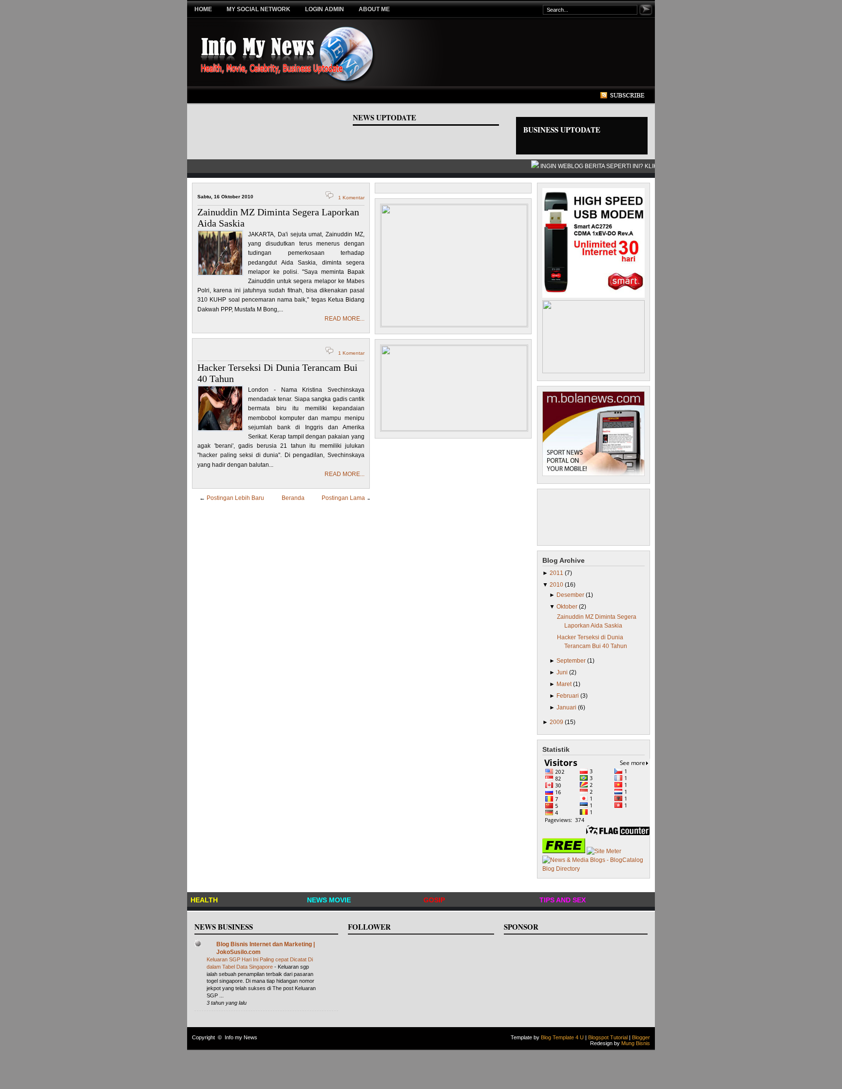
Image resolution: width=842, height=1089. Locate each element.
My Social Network (258, 9)
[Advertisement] (374, 95)
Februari (568, 695)
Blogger (641, 1037)
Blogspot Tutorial (608, 1037)
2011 (557, 573)
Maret (564, 684)
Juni (562, 672)
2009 (557, 722)
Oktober (567, 606)
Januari (567, 707)
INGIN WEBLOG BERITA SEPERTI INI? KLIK (594, 166)
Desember (571, 595)
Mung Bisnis (635, 1043)
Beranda (293, 498)
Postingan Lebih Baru (235, 498)
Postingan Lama (343, 498)
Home (203, 9)
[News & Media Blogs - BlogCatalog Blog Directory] (593, 868)
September (571, 660)
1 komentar (351, 197)
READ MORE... (344, 318)
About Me (374, 9)
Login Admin (324, 9)
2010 (557, 584)
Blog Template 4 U (562, 1037)
